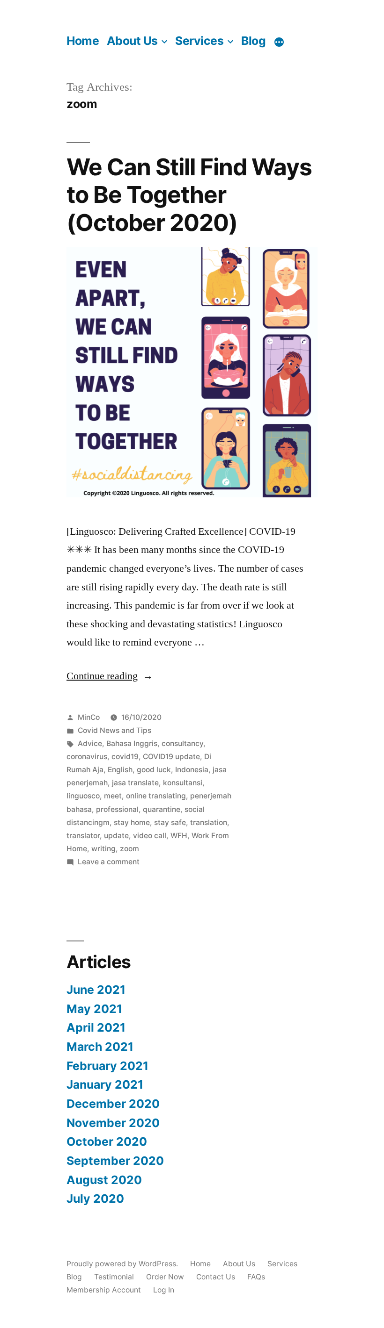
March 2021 (99, 1047)
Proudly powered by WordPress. (123, 1263)
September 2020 (115, 1161)
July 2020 (95, 1199)
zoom (129, 848)
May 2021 (94, 1009)
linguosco (83, 795)
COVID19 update (171, 756)
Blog (253, 41)
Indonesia (191, 769)
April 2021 (96, 1027)
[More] (279, 42)
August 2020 (104, 1180)
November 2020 (113, 1123)
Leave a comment (109, 861)
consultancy (182, 743)
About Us (132, 41)
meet (113, 795)
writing (103, 848)
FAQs (256, 1276)
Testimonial (114, 1276)
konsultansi (182, 782)
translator (83, 835)
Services (199, 41)
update (116, 835)
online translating (156, 795)
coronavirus (86, 756)
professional (117, 809)
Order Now (165, 1276)
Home (82, 41)
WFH (178, 835)
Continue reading (109, 675)
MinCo (89, 717)
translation (208, 822)
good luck (154, 769)
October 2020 (106, 1141)
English (120, 769)
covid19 (125, 756)
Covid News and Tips (114, 730)
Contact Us (215, 1276)
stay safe (170, 822)
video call (149, 835)
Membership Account (103, 1289)
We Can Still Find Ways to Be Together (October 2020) (189, 195)
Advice (90, 743)
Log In (163, 1289)
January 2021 (104, 1084)
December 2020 (113, 1104)
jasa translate (135, 782)
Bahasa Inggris (131, 743)
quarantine (161, 809)
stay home (132, 822)
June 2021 (96, 990)
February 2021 (107, 1066)
